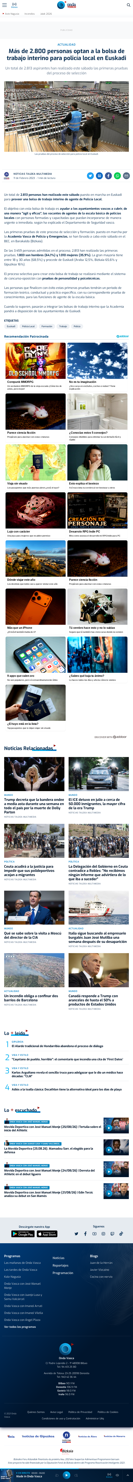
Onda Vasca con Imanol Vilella (23, 1313)
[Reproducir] (109, 1128)
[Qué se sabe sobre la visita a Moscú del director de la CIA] (34, 908)
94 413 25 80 (68, 1367)
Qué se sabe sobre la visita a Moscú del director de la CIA (32, 935)
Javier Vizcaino (99, 1270)
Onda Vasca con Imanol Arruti (23, 1306)
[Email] (126, 175)
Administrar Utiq (95, 1418)
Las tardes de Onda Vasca (20, 1270)
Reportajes (60, 1265)
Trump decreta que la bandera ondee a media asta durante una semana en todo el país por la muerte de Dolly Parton (34, 806)
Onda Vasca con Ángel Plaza (22, 1320)
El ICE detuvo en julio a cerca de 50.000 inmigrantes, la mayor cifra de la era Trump (97, 803)
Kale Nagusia (12, 1277)
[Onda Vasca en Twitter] (76, 1234)
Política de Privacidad (80, 1412)
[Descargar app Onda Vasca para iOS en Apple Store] (47, 1233)
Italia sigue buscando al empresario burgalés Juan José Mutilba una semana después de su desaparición (98, 937)
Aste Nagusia (12, 14)
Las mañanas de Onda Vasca (22, 1263)
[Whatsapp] (117, 175)
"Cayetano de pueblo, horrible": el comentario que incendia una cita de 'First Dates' (67, 1059)
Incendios (30, 14)
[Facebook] (108, 175)
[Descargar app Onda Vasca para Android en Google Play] (23, 1233)
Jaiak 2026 (46, 14)
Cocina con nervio (101, 1277)
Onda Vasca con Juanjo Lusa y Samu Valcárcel (23, 1297)
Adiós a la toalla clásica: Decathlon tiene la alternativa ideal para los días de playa (67, 1089)
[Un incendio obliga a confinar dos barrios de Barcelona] (34, 970)
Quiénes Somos (36, 1412)
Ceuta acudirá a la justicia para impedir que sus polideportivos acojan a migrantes (29, 870)
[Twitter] (90, 175)
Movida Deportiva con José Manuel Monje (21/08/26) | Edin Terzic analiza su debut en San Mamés (48, 1194)
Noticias (58, 1258)
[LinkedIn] (99, 175)
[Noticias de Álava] (88, 1436)
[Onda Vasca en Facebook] (85, 1234)
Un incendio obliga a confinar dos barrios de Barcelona (31, 998)
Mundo (8, 795)
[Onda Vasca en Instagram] (103, 1234)
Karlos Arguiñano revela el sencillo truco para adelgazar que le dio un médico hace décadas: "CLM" (67, 1074)
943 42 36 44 (68, 1377)
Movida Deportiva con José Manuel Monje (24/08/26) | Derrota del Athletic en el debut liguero (49, 1172)
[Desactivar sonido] (117, 1475)
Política (9, 861)
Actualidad (76, 928)
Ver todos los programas (20, 1327)
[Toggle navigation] (4, 5)
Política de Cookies (108, 1412)
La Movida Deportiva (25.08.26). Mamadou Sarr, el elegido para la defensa (48, 1150)
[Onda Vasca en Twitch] (112, 1234)
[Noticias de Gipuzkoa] (38, 1436)
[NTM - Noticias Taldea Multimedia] (66, 1437)
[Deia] (11, 1436)
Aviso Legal (56, 1412)
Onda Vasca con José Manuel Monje (22, 1286)
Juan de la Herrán (101, 1263)
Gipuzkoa (17, 1041)
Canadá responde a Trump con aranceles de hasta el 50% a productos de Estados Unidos (93, 1000)
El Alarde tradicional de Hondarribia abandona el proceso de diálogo (58, 1046)
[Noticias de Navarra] (114, 1436)
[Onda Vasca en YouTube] (94, 1234)
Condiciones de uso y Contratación (61, 1418)
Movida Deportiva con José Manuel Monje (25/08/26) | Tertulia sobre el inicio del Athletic (52, 1128)
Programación (63, 1273)
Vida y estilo (20, 1055)
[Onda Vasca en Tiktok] (121, 1233)
